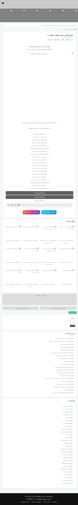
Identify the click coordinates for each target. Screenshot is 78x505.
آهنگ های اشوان (68, 420)
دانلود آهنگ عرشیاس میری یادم (67, 375)
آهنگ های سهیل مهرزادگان (66, 451)
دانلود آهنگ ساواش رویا (69, 361)
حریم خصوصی (25, 501)
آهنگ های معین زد (68, 417)
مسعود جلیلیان (57, 39)
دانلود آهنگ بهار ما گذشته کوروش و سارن (65, 369)
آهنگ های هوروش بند (67, 414)
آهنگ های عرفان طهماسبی (66, 440)
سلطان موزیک (64, 25)
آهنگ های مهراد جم (68, 437)
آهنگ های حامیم (69, 409)
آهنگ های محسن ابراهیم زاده (66, 469)
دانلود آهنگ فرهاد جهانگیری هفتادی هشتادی (64, 367)
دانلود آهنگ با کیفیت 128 (39, 193)
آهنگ (59, 25)
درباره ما (55, 501)
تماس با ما (47, 501)
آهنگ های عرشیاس (68, 443)
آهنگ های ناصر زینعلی (67, 466)
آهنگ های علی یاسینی (67, 411)
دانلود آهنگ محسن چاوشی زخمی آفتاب (65, 372)
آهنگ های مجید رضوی (67, 406)
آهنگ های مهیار (69, 446)
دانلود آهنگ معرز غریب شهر (68, 381)
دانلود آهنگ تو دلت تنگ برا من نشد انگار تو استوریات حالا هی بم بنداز (59, 378)
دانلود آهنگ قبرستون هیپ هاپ (67, 364)
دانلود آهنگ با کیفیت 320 (39, 197)
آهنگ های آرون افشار (67, 457)
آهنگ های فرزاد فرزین (67, 423)
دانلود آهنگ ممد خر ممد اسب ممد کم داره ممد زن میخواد (61, 341)
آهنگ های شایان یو (68, 426)
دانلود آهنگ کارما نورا (69, 389)
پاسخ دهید (72, 325)
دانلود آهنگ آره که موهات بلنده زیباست (65, 384)
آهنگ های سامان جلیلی (67, 471)
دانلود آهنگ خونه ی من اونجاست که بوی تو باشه (63, 387)
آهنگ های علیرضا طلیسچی (66, 449)
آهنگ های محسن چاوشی (67, 429)
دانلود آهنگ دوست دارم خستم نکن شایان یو (64, 338)
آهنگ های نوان (69, 434)
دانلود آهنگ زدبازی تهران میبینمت (67, 347)
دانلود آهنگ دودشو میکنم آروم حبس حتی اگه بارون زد (62, 352)
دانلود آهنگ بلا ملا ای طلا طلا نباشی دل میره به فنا (63, 392)
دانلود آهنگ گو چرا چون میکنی (67, 349)
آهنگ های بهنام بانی (68, 477)
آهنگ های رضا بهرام (68, 474)
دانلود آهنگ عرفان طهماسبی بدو (67, 344)
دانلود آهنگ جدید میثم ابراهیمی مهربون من (64, 355)
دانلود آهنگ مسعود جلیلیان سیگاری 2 (60, 35)
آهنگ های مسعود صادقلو (67, 463)
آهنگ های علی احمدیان (67, 483)
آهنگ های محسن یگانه (67, 460)
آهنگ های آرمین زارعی (67, 454)
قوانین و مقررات (36, 501)
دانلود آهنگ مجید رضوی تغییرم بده (66, 358)
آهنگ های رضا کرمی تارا (67, 480)
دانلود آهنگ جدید (46, 46)
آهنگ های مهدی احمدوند (67, 431)
